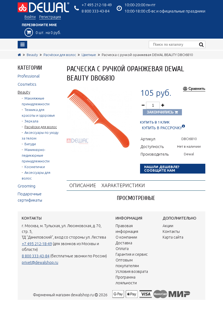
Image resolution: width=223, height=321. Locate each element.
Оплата (122, 248)
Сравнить (196, 89)
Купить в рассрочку (162, 128)
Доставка (124, 243)
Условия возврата (132, 271)
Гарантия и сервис (132, 254)
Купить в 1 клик (155, 122)
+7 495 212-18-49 (97, 4)
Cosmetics (27, 84)
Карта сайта (173, 237)
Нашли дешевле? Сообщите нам (161, 168)
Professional (29, 76)
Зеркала (31, 121)
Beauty (32, 55)
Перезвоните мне (39, 25)
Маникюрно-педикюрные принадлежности (35, 155)
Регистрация (50, 17)
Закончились (161, 112)
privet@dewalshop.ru (40, 262)
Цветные (89, 55)
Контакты (171, 231)
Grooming (26, 186)
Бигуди (30, 144)
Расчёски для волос (60, 55)
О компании (126, 237)
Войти (30, 17)
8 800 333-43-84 (95, 11)
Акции (168, 226)
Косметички (34, 167)
